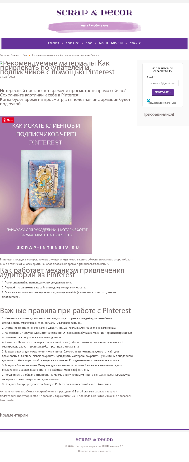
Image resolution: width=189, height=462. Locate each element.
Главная (15, 55)
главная (53, 43)
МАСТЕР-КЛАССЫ (111, 43)
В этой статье (83, 391)
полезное (72, 43)
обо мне (135, 43)
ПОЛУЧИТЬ (163, 92)
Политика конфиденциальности (94, 451)
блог (89, 43)
